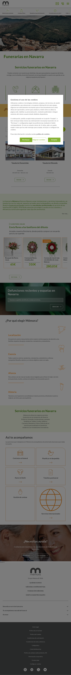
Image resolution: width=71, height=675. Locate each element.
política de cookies (43, 134)
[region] (35, 120)
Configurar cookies (37, 140)
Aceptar (54, 140)
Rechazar (26, 140)
